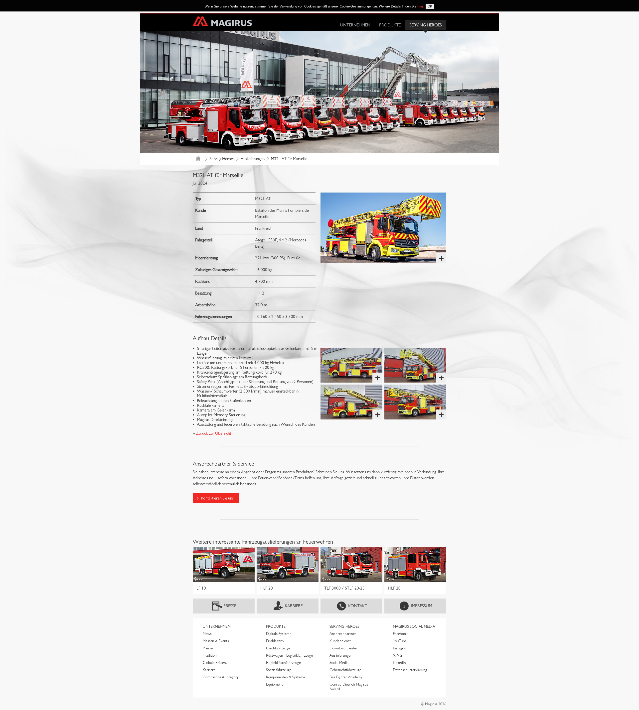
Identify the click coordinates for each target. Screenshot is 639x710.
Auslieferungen (253, 158)
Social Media (338, 662)
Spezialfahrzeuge (278, 670)
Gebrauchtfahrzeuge (345, 670)
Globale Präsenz (215, 662)
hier (420, 6)
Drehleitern (275, 641)
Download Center (343, 648)
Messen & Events (216, 641)
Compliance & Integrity (221, 677)
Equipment (274, 684)
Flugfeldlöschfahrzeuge (283, 662)
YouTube (400, 641)
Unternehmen (355, 25)
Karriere (294, 606)
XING (397, 655)
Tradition (210, 655)
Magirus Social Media (414, 626)
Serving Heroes (426, 25)
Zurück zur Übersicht (213, 433)
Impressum (421, 606)
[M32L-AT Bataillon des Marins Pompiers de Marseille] (383, 228)
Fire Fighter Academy (345, 677)
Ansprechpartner (342, 633)
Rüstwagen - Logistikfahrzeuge (289, 655)
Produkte (390, 25)
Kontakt (357, 606)
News (207, 633)
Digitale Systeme (278, 633)
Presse (229, 606)
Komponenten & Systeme (285, 677)
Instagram (400, 648)
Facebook (400, 633)
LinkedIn (399, 662)
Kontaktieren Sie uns (217, 498)
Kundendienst (340, 641)
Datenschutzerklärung (410, 670)
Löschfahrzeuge (278, 648)
